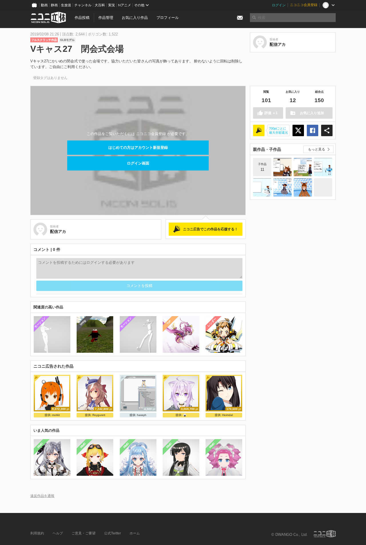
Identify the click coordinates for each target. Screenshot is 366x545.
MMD (40, 445)
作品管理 (105, 17)
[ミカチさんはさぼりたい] (282, 167)
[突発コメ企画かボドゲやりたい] (262, 187)
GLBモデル (67, 39)
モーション (40, 322)
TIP (169, 322)
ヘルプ (58, 533)
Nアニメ (124, 5)
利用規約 (37, 533)
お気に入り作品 (135, 17)
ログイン (279, 5)
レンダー (212, 322)
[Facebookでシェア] (312, 130)
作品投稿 (82, 17)
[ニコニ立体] (324, 533)
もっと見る (316, 149)
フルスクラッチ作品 (44, 39)
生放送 (66, 5)
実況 (111, 5)
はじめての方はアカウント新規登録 (138, 147)
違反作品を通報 (42, 496)
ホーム (135, 533)
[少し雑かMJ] (303, 187)
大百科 (100, 5)
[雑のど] (323, 187)
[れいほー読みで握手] (282, 187)
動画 (44, 5)
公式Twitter (112, 533)
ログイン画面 (138, 163)
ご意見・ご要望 (83, 533)
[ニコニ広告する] (258, 130)
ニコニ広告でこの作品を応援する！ (210, 229)
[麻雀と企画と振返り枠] (323, 167)
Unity (82, 322)
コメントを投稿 (139, 286)
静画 (54, 5)
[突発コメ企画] (303, 167)
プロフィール (167, 17)
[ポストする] (298, 130)
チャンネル (83, 5)
